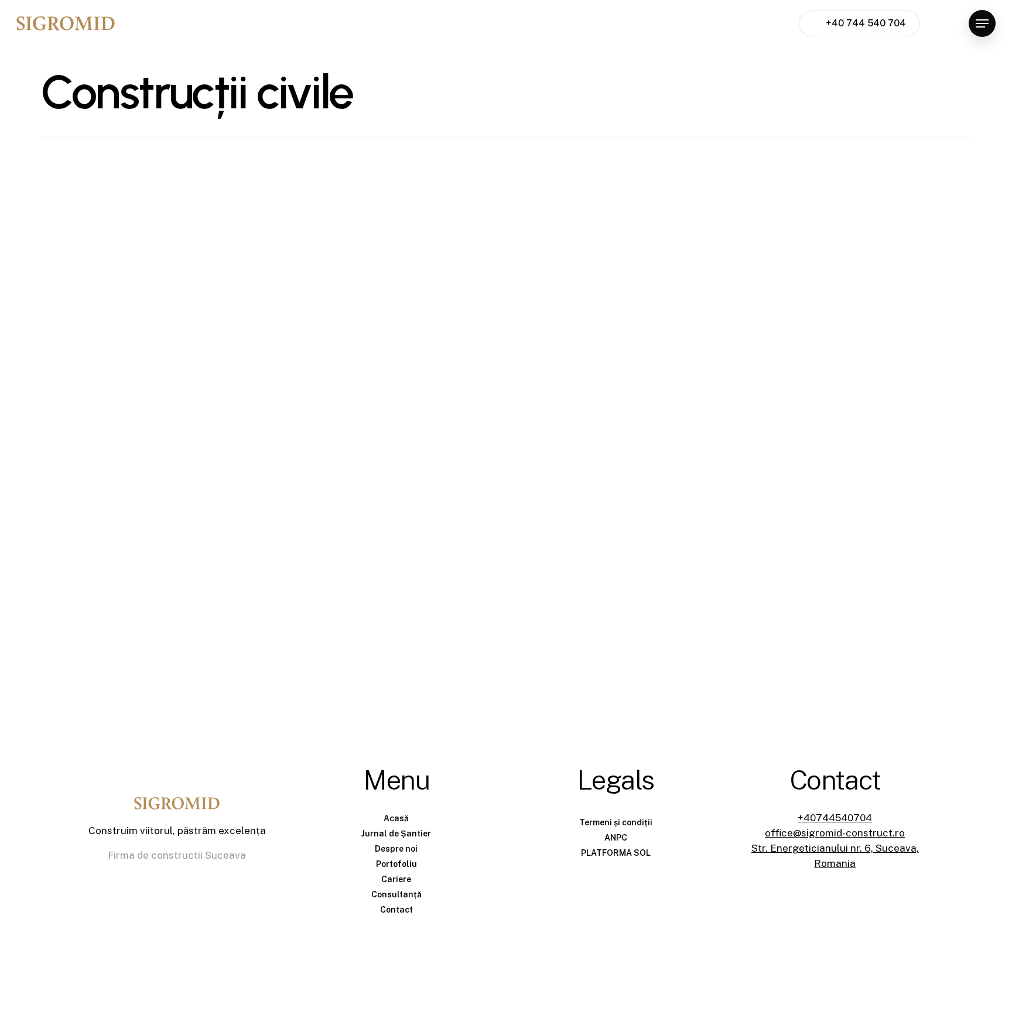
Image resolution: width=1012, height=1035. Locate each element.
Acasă (396, 818)
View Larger (155, 289)
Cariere (396, 879)
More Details (223, 289)
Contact (396, 909)
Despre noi (396, 848)
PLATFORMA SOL (616, 853)
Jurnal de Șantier (396, 833)
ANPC (615, 837)
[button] (982, 24)
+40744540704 (835, 818)
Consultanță (396, 894)
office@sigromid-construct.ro (835, 833)
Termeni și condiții (615, 822)
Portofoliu (396, 864)
